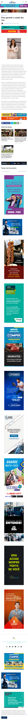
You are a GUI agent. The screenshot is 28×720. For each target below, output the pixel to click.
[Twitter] (12, 123)
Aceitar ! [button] (4, 717)
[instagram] (18, 647)
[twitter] (12, 647)
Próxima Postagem (22, 171)
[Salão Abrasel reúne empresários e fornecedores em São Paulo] (7, 133)
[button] (2, 2)
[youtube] (15, 647)
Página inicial (4, 15)
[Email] (18, 123)
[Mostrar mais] (20, 123)
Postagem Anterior (6, 171)
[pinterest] (21, 647)
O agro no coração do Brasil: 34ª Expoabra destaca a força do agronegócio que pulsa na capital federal (7, 155)
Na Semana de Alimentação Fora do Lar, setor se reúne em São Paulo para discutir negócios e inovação (20, 139)
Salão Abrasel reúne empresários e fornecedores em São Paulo (7, 139)
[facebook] (10, 647)
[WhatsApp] (15, 123)
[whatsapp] (7, 647)
